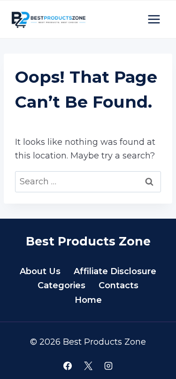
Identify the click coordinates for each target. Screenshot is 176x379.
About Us (40, 271)
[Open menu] (154, 19)
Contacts (118, 285)
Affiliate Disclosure (115, 271)
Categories (61, 285)
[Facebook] (67, 365)
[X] (88, 365)
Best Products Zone (88, 241)
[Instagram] (108, 365)
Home (88, 300)
